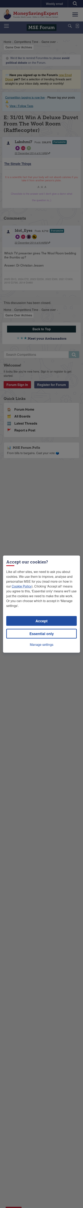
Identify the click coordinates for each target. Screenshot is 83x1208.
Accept (41, 621)
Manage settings (41, 644)
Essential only (41, 633)
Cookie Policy (22, 586)
